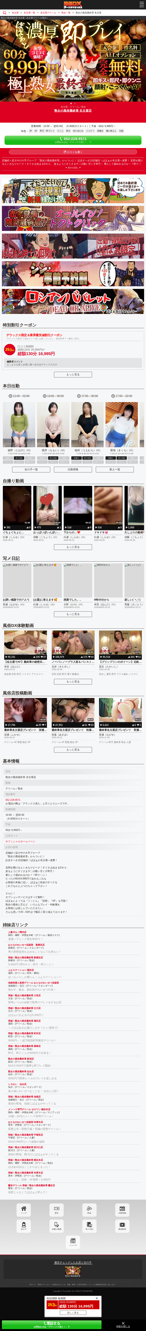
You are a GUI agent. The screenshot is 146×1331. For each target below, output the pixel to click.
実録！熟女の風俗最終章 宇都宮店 (25, 1134)
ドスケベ (90, 131)
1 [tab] (71, 103)
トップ (24, 1213)
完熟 (121, 131)
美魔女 (100, 131)
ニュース (73, 1245)
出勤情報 (73, 469)
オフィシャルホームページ (20, 841)
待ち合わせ (78, 131)
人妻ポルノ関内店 (17, 932)
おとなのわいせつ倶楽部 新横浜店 (26, 945)
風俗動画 (122, 1229)
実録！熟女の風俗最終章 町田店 (24, 1033)
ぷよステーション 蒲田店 (21, 970)
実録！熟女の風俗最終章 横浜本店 (25, 1160)
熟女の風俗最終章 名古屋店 (73, 110)
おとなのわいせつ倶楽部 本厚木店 (25, 1122)
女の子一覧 (31, 469)
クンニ (60, 131)
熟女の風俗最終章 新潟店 (21, 1058)
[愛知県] (5, 12)
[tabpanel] (73, 61)
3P (30, 131)
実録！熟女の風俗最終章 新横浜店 (25, 957)
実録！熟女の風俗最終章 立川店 (24, 1008)
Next (141, 59)
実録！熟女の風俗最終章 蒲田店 (24, 1021)
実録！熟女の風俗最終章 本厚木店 (25, 1172)
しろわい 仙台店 (17, 1084)
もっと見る (73, 374)
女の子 (24, 1229)
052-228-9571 (13, 799)
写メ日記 (89, 1229)
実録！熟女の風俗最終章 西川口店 (25, 1147)
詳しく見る (73, 1312)
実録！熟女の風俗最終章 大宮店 (24, 995)
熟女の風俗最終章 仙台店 (21, 1071)
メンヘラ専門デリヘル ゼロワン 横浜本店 (29, 1109)
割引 (57, 1213)
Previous (5, 59)
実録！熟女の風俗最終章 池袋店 (24, 1096)
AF (36, 131)
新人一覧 (115, 469)
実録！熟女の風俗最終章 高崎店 (24, 1046)
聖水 (68, 131)
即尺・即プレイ (47, 131)
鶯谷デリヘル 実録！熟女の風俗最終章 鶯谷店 (31, 1185)
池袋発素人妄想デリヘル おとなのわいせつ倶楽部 (33, 982)
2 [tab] (75, 103)
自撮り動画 (56, 1229)
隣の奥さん (111, 131)
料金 (89, 1213)
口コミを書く (75, 152)
